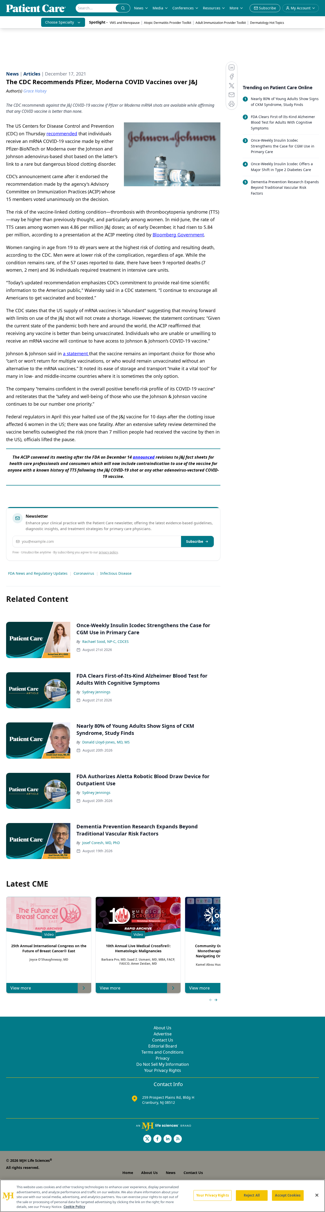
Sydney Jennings (96, 691)
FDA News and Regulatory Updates (38, 573)
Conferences (183, 8)
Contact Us (162, 1040)
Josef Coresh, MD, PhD (101, 842)
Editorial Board (162, 1046)
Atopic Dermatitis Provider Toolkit (167, 23)
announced (144, 457)
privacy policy (108, 552)
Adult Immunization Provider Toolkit (221, 23)
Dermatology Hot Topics (267, 23)
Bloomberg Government (178, 235)
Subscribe (194, 541)
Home (127, 1172)
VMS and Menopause (125, 23)
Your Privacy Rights (162, 1070)
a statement (76, 353)
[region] (162, 1196)
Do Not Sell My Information (162, 1064)
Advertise (163, 1034)
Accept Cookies (287, 1195)
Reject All (252, 1195)
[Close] (316, 1195)
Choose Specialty (59, 22)
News (138, 8)
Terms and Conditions (162, 1052)
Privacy (162, 1058)
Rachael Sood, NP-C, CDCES (105, 641)
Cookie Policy (74, 1206)
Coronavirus (84, 573)
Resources (211, 8)
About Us (162, 1028)
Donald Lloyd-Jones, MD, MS (106, 742)
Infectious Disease (116, 573)
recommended (61, 133)
